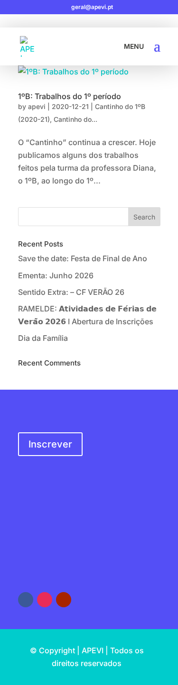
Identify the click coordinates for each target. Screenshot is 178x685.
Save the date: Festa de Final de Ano (82, 258)
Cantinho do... (75, 119)
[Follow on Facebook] (25, 599)
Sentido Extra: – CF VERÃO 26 (71, 292)
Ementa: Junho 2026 (56, 275)
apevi (37, 106)
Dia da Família (43, 338)
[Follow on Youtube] (63, 599)
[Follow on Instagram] (44, 599)
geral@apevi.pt (47, 552)
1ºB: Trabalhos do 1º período (69, 96)
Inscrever (50, 444)
